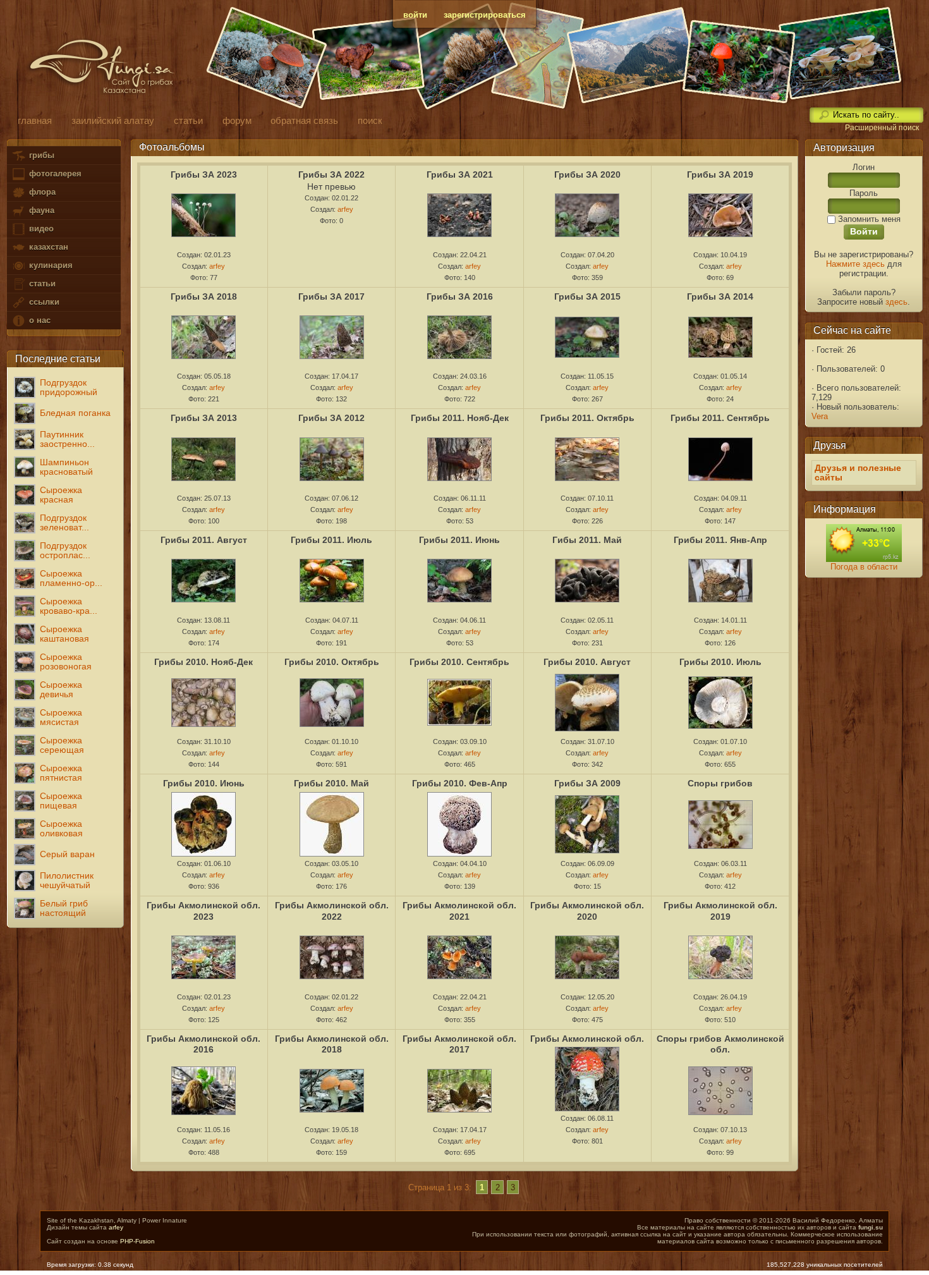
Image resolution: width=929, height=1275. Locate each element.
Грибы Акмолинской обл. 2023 (203, 911)
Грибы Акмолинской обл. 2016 (203, 1044)
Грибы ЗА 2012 (331, 418)
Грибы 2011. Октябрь (587, 418)
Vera (819, 416)
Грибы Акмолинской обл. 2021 (459, 911)
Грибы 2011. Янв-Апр (720, 540)
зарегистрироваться (485, 15)
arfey (217, 266)
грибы (40, 155)
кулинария (50, 265)
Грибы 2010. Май (331, 783)
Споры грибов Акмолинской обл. (720, 1044)
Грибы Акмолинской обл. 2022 (332, 911)
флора (41, 192)
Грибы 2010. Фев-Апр (459, 783)
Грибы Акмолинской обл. (587, 1039)
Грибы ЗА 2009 (587, 783)
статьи (41, 283)
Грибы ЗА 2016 (460, 296)
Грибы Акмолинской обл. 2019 (720, 911)
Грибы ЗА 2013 (204, 418)
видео (40, 228)
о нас (39, 320)
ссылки (43, 302)
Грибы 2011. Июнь (459, 540)
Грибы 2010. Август (587, 662)
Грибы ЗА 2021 (460, 174)
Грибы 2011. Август (204, 540)
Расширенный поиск (882, 127)
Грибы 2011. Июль (331, 540)
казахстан (47, 247)
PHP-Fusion (137, 1241)
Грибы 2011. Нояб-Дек (460, 418)
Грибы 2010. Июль (720, 662)
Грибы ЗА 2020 (587, 174)
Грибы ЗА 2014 (720, 296)
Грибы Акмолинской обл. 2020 (587, 911)
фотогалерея (54, 173)
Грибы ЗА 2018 (204, 296)
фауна (40, 210)
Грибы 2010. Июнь (204, 783)
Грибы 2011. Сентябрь (720, 418)
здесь (896, 302)
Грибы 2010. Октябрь (331, 662)
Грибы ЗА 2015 (587, 296)
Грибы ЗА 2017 (331, 296)
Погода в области (863, 566)
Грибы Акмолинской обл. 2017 (459, 1044)
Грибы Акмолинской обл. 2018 (332, 1044)
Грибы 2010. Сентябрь (459, 662)
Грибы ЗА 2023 (204, 174)
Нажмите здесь (855, 264)
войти (415, 15)
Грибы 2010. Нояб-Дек (203, 662)
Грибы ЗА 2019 (720, 174)
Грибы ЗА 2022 (331, 174)
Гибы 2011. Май (587, 540)
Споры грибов (720, 783)
